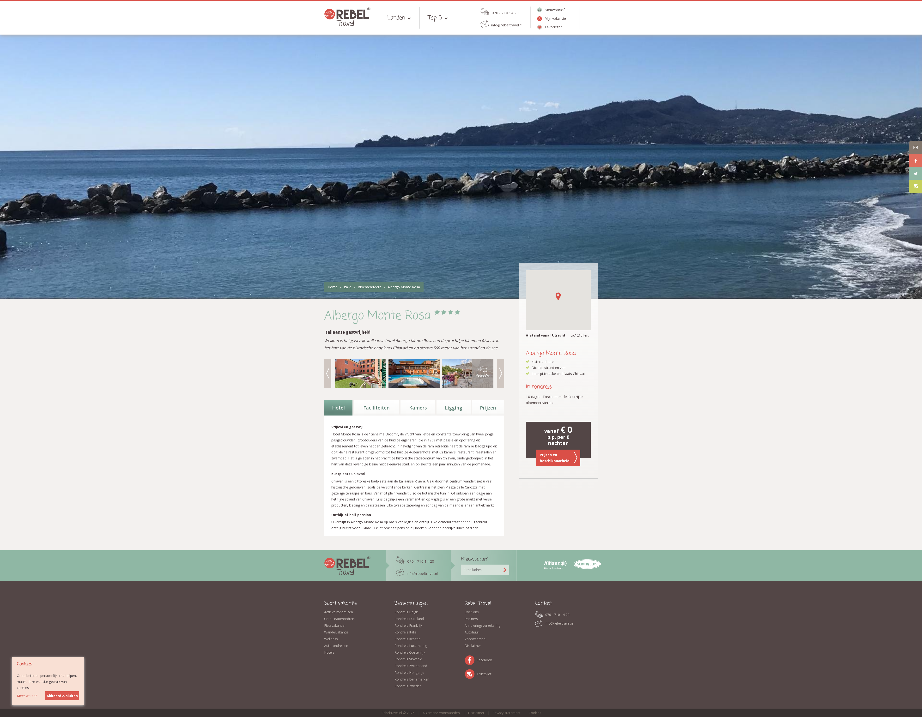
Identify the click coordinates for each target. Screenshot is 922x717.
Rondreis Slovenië (408, 659)
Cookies (535, 713)
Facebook (471, 659)
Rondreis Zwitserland (410, 665)
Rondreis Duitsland (409, 618)
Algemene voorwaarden (441, 713)
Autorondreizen (336, 645)
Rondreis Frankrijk (408, 625)
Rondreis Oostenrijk (409, 652)
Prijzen (488, 407)
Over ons (472, 612)
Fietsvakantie (334, 625)
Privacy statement (506, 713)
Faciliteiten (376, 407)
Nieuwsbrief (554, 9)
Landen (396, 18)
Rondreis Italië (405, 632)
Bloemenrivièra (369, 287)
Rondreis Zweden (408, 686)
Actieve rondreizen (338, 612)
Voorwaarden (475, 639)
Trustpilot (471, 673)
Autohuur (472, 632)
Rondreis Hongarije (409, 672)
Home (332, 287)
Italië (347, 287)
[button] (558, 296)
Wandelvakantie (336, 632)
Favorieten (554, 26)
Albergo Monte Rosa (404, 287)
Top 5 (435, 18)
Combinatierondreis (339, 618)
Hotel (338, 407)
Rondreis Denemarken (411, 679)
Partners (471, 618)
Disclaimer (473, 645)
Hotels (329, 652)
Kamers (418, 407)
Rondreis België (406, 612)
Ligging (453, 407)
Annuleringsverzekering (482, 625)
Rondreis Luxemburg (410, 645)
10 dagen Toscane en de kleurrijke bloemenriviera (554, 399)
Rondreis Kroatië (407, 639)
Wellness (331, 639)
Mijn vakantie (555, 18)
